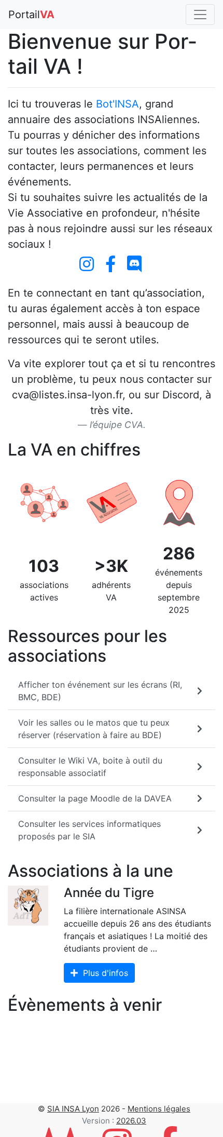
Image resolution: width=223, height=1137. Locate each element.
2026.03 (131, 1121)
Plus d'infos (104, 973)
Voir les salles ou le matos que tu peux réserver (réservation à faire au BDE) (94, 728)
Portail (31, 14)
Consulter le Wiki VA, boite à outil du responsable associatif (90, 766)
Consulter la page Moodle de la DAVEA (95, 798)
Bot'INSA (117, 104)
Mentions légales (159, 1109)
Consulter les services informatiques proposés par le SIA (89, 830)
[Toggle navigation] (200, 14)
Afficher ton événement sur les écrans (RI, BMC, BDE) (100, 690)
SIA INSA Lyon (73, 1109)
